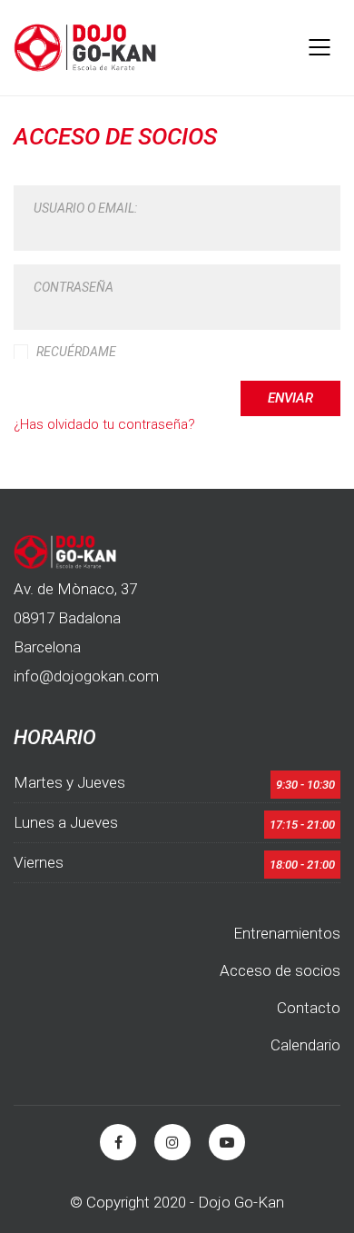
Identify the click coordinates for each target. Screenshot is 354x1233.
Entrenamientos (286, 933)
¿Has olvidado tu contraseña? (104, 424)
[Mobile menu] (320, 47)
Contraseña (73, 287)
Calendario (305, 1045)
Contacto (308, 1008)
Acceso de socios (280, 970)
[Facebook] (118, 1142)
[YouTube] (227, 1142)
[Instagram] (172, 1142)
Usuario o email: (85, 208)
